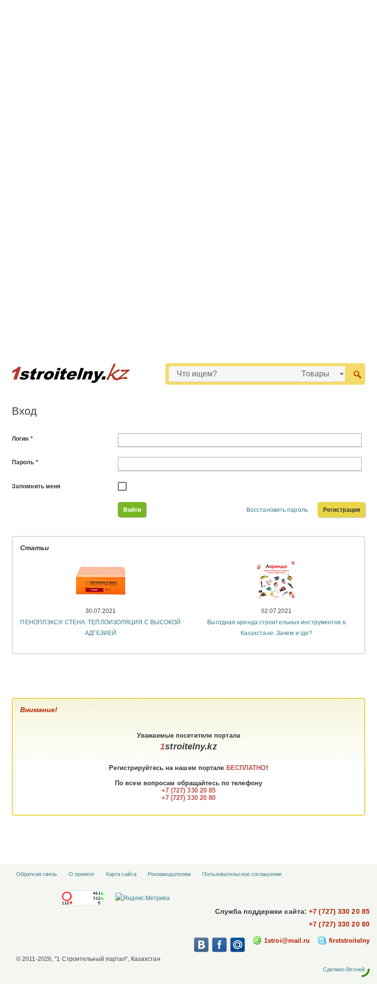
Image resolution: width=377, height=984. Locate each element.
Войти (132, 509)
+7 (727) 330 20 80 (339, 924)
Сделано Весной (344, 969)
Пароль (25, 462)
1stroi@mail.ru (287, 940)
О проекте (82, 874)
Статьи (35, 548)
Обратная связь (36, 874)
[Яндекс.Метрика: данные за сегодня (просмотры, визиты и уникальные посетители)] (142, 898)
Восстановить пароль (277, 509)
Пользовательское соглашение (242, 874)
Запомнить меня (36, 486)
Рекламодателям (169, 874)
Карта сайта (121, 874)
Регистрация (341, 509)
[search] (357, 373)
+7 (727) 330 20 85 (339, 911)
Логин (22, 438)
